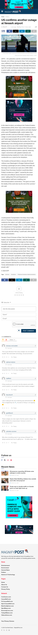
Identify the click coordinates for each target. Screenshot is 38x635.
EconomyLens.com (7, 610)
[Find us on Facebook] (1, 460)
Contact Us (4, 587)
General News (5, 570)
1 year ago (13, 27)
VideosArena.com (6, 615)
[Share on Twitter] (16, 31)
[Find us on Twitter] (5, 460)
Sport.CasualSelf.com (7, 603)
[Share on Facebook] (9, 31)
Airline (7, 274)
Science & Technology (8, 574)
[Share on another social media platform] (34, 31)
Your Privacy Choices (7, 621)
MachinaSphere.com (7, 606)
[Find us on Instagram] (8, 460)
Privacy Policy (5, 589)
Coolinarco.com (6, 597)
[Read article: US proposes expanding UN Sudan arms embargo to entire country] (4, 473)
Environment (5, 567)
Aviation (13, 274)
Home (2, 16)
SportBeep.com (6, 608)
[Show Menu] (2, 11)
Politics (7, 16)
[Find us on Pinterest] (11, 460)
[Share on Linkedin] (22, 31)
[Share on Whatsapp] (28, 31)
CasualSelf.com (6, 599)
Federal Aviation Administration (26, 274)
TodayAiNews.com (6, 612)
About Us (4, 584)
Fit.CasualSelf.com (7, 601)
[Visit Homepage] (13, 11)
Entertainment (5, 565)
